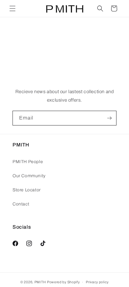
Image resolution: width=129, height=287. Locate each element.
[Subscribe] (109, 118)
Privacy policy (97, 282)
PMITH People (28, 161)
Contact (21, 204)
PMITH (40, 282)
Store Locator (27, 190)
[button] (12, 8)
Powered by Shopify (63, 282)
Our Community (29, 175)
